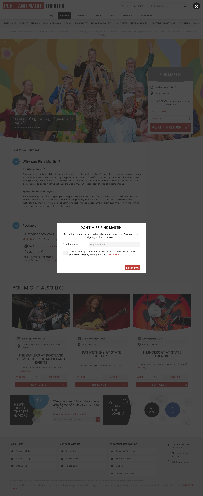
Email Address (70, 244)
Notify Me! (132, 267)
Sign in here (113, 254)
